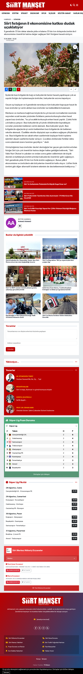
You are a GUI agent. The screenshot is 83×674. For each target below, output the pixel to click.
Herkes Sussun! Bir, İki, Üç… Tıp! (28, 379)
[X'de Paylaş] (10, 89)
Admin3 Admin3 (24, 221)
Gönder (10, 349)
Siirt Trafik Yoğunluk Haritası (54, 642)
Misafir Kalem (22, 387)
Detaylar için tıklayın (42, 474)
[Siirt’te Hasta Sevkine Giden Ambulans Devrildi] (59, 304)
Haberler (7, 19)
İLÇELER (52, 13)
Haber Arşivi (49, 651)
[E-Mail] (20, 226)
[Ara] (74, 5)
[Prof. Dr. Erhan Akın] (10, 409)
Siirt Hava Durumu (51, 638)
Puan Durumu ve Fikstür (16, 647)
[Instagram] (43, 628)
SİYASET (24, 13)
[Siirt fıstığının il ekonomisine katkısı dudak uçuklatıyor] (41, 65)
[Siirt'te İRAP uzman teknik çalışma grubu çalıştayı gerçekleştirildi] (23, 276)
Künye (38, 659)
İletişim (44, 659)
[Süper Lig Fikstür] (76, 482)
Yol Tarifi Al (27, 570)
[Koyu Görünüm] (71, 5)
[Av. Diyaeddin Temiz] (10, 378)
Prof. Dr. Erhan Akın (25, 408)
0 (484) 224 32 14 (14, 582)
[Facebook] (36, 628)
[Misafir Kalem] (10, 388)
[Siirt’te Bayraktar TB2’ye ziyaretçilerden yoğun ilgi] (59, 248)
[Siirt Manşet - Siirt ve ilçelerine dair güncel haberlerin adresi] (25, 5)
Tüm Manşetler (50, 647)
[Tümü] (76, 362)
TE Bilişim (47, 665)
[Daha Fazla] (18, 89)
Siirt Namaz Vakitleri (16, 642)
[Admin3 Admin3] (11, 223)
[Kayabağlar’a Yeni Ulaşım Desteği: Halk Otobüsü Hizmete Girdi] (23, 304)
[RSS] (47, 628)
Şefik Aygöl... (21, 400)
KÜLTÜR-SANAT (64, 13)
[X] (39, 628)
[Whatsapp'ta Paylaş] (14, 89)
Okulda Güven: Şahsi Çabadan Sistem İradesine (35, 411)
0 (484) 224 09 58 (14, 570)
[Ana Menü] (77, 5)
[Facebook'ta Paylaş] (6, 89)
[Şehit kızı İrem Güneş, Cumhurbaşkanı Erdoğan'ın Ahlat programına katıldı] (59, 276)
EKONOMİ (34, 13)
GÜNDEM (6, 13)
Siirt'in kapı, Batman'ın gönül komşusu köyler (34, 390)
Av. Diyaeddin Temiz (24, 376)
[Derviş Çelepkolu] (10, 399)
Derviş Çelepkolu (23, 397)
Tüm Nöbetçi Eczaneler (42, 588)
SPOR (43, 13)
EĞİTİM (15, 13)
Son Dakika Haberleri (15, 651)
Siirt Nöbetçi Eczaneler (17, 638)
